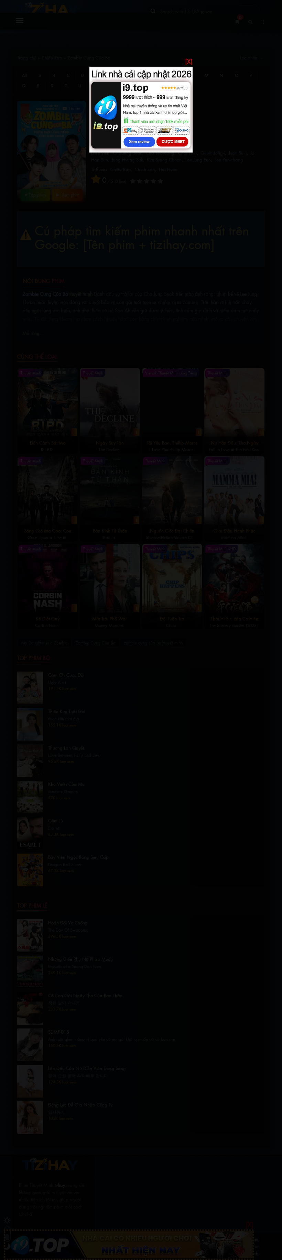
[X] (189, 61)
